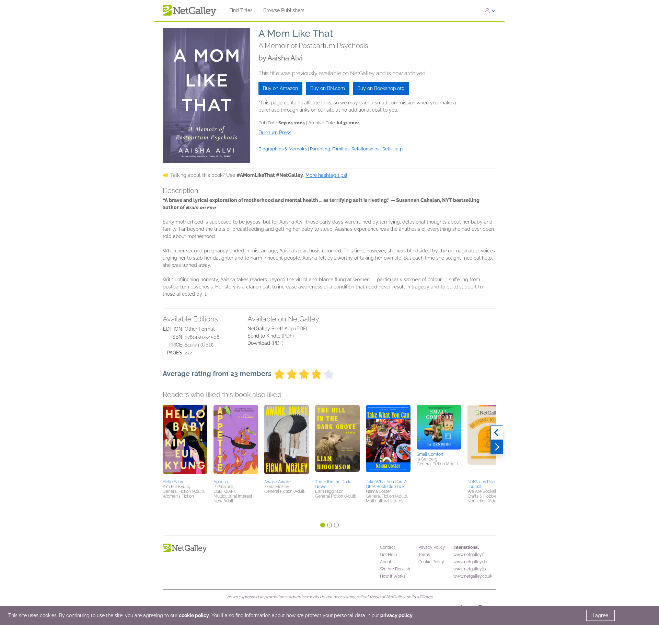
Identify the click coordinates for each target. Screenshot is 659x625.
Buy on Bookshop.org (381, 88)
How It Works (392, 576)
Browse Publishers (283, 10)
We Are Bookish (395, 569)
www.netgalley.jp (469, 569)
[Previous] (496, 432)
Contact (387, 547)
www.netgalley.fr (469, 554)
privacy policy (396, 615)
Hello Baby (173, 481)
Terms (424, 554)
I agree (600, 615)
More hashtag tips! (326, 175)
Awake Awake (277, 481)
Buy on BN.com (327, 88)
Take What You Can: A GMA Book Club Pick (386, 484)
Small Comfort (430, 454)
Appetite (221, 481)
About (385, 561)
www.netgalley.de (470, 561)
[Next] (496, 447)
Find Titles (241, 10)
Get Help (388, 554)
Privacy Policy (431, 547)
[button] (185, 441)
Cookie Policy (431, 561)
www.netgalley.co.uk (472, 576)
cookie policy (194, 615)
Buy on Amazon (280, 88)
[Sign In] (490, 10)
